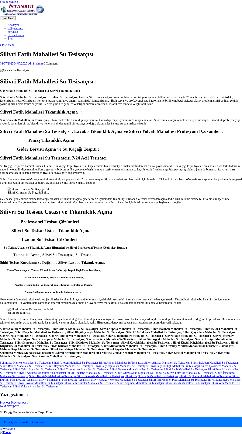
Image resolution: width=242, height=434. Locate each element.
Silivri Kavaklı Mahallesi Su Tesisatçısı (100, 376)
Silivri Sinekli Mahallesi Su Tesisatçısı (187, 383)
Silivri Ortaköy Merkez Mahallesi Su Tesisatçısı (119, 379)
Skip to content (9, 1)
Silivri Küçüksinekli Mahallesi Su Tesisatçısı (205, 376)
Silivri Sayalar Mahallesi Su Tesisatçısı (40, 383)
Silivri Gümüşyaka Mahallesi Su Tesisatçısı (140, 372)
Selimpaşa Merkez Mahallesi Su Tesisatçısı (25, 362)
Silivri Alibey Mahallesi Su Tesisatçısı (121, 362)
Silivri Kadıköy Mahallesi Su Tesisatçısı (53, 376)
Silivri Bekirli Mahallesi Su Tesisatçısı (22, 366)
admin (35, 63)
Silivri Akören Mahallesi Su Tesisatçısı (75, 362)
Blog (10, 38)
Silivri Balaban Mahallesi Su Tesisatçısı (214, 362)
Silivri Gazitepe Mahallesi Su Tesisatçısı (90, 372)
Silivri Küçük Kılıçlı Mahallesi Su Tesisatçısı (151, 376)
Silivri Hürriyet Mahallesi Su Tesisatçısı (190, 372)
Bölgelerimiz (15, 28)
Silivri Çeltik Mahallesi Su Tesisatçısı (35, 369)
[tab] (8, 18)
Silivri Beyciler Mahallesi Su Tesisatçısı (69, 366)
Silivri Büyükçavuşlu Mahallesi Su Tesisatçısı (121, 366)
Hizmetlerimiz (16, 35)
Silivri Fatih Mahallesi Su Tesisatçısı (185, 369)
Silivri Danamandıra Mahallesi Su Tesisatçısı (136, 369)
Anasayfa (13, 24)
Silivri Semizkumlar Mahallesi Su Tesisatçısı (90, 383)
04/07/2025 (13, 63)
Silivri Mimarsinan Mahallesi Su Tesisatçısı (64, 379)
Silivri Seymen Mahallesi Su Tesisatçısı (140, 383)
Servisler (13, 31)
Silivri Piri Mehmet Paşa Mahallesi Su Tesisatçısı (178, 379)
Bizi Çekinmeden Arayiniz (24, 422)
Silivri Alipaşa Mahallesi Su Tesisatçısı (167, 362)
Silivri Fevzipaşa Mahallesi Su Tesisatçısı (41, 372)
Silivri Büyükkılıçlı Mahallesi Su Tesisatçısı (175, 366)
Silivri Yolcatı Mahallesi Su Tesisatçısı (35, 386)
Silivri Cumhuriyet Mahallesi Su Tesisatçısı (83, 369)
